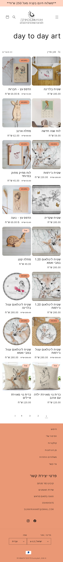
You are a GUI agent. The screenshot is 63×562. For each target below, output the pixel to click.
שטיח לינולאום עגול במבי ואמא (18, 351)
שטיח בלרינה (52, 89)
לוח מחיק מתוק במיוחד (21, 174)
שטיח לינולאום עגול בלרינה (18, 306)
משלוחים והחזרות (48, 457)
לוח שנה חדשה (51, 131)
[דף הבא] (15, 415)
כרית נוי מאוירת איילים (21, 396)
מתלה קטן (24, 259)
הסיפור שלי (51, 436)
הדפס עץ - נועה (21, 217)
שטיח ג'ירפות (52, 172)
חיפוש (54, 429)
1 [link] (46, 415)
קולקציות (52, 443)
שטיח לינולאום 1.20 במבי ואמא (48, 261)
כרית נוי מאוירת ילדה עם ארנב (47, 396)
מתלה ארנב (23, 131)
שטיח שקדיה (52, 217)
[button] (57, 17)
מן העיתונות (51, 450)
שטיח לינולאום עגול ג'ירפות (48, 351)
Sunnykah (36, 558)
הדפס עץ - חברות (19, 89)
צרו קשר (53, 464)
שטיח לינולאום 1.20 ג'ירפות (48, 306)
